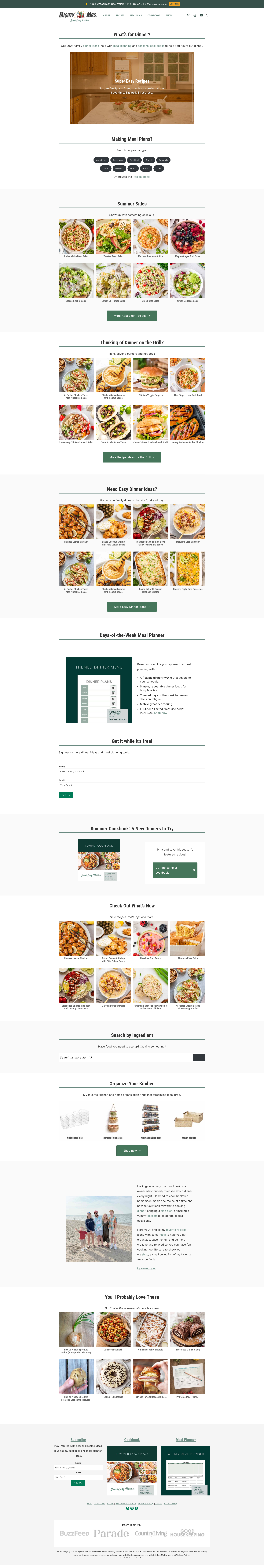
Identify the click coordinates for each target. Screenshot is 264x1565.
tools (162, 1234)
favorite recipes (176, 1229)
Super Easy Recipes (132, 81)
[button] (132, 316)
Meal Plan (136, 15)
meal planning (122, 45)
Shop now (160, 712)
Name (62, 766)
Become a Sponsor (126, 1503)
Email (61, 780)
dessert (152, 1215)
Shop (169, 15)
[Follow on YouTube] (201, 15)
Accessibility (170, 1503)
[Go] (199, 1057)
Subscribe (78, 1439)
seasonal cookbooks (151, 45)
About (106, 15)
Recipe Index (141, 176)
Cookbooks (154, 15)
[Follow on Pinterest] (188, 15)
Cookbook (132, 1439)
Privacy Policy (145, 1503)
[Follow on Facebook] (182, 15)
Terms (158, 1503)
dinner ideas (91, 45)
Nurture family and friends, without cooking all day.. (132, 90)
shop (145, 1254)
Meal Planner (186, 1439)
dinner (141, 1210)
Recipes (120, 15)
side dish (166, 1210)
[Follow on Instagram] (195, 15)
